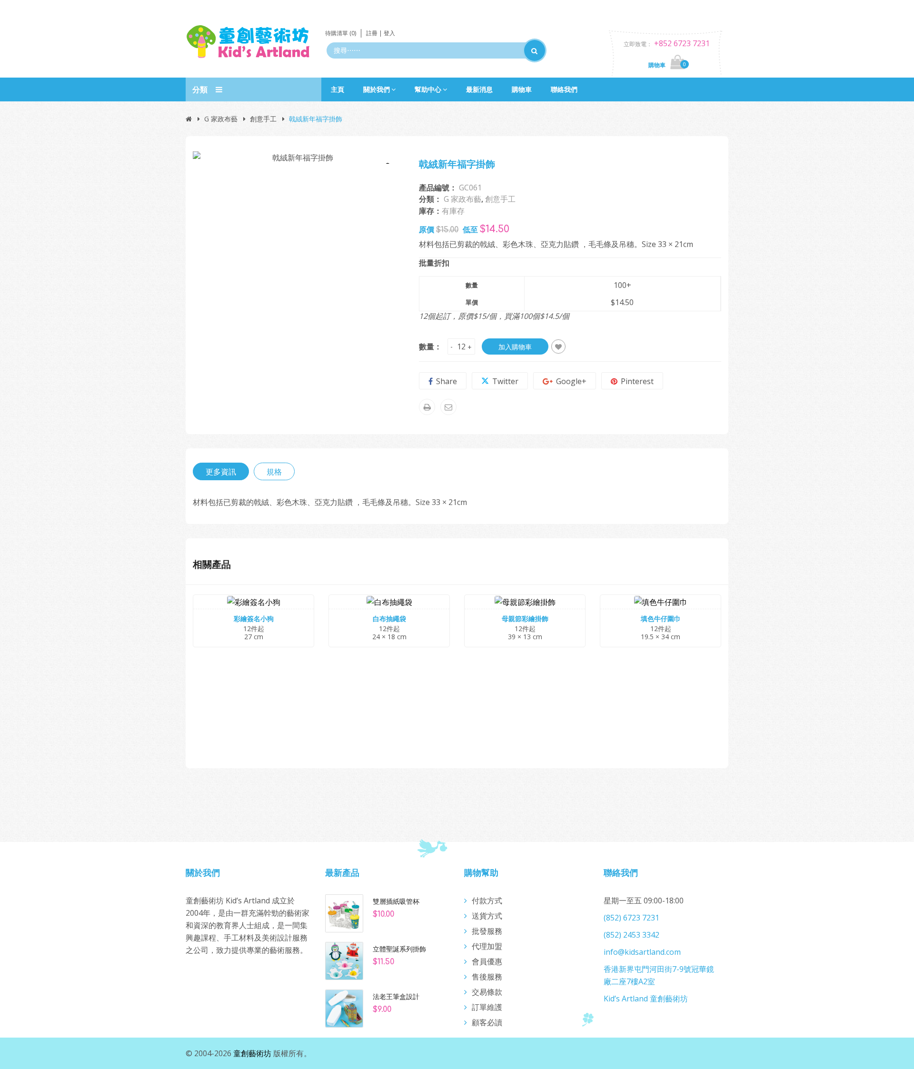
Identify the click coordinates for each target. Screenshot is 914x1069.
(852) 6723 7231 (631, 917)
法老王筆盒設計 (396, 996)
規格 (274, 471)
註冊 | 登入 (380, 33)
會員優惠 (487, 961)
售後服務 (487, 976)
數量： (430, 346)
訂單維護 (487, 1007)
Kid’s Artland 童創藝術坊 (646, 998)
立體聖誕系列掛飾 (399, 949)
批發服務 (487, 931)
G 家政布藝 (221, 118)
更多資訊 (221, 471)
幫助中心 (428, 89)
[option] (299, 157)
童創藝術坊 (252, 1053)
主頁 (337, 89)
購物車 (522, 89)
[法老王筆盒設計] (344, 1007)
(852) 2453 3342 (631, 935)
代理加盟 (487, 946)
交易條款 (487, 992)
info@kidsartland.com (642, 952)
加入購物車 (515, 346)
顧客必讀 (487, 1022)
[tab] (221, 471)
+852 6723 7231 (682, 43)
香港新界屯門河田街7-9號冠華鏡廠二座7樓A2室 (659, 975)
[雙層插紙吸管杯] (344, 912)
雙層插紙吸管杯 (396, 901)
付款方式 (487, 900)
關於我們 (376, 89)
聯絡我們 (564, 89)
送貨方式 (487, 916)
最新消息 (479, 89)
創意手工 (263, 118)
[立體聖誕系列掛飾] (344, 960)
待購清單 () (340, 33)
